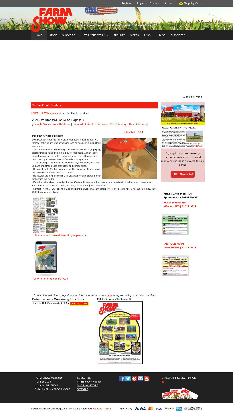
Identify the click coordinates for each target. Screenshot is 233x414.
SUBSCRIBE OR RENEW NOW (117, 207)
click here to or (116, 215)
